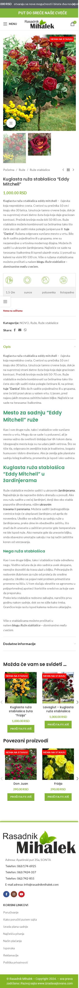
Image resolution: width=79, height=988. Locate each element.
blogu (40, 261)
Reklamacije (11, 955)
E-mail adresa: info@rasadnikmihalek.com (32, 884)
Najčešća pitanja (13, 933)
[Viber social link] (25, 330)
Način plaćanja (12, 941)
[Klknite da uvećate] (11, 123)
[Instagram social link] (14, 894)
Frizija (58, 784)
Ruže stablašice (40, 170)
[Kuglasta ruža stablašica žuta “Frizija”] (21, 687)
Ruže (22, 170)
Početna (8, 170)
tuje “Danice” (11, 388)
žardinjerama (66, 490)
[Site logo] (39, 23)
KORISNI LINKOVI (15, 905)
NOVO (24, 323)
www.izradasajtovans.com (55, 983)
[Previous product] (63, 169)
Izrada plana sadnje (15, 926)
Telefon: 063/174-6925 (20, 866)
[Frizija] (58, 764)
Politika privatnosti (15, 962)
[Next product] (73, 169)
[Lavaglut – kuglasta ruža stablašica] (58, 687)
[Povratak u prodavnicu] (68, 169)
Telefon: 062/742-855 (19, 878)
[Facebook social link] (14, 330)
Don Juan (20, 784)
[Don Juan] (21, 764)
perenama (23, 509)
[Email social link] (20, 330)
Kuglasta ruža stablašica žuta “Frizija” (21, 711)
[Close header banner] (73, 4)
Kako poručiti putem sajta (20, 919)
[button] (7, 83)
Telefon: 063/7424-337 (20, 872)
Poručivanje (11, 912)
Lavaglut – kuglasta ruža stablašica (58, 709)
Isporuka (9, 948)
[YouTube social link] (21, 894)
